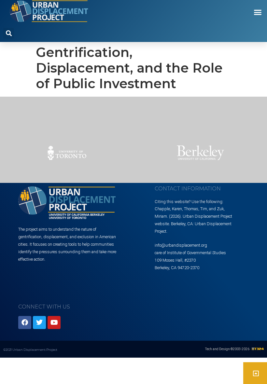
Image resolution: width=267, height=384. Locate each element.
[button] (258, 12)
